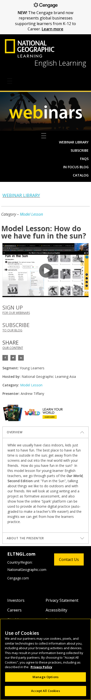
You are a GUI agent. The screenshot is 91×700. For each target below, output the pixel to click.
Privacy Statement (62, 600)
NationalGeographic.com (26, 569)
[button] (5, 358)
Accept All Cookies (45, 691)
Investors (16, 600)
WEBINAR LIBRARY (21, 195)
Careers (14, 610)
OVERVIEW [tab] (15, 432)
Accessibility (56, 610)
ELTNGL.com (21, 554)
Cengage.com (18, 578)
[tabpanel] (45, 485)
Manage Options (45, 677)
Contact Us (69, 559)
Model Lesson (31, 214)
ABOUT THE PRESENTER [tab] (25, 538)
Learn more (52, 29)
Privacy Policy (41, 667)
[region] (45, 659)
